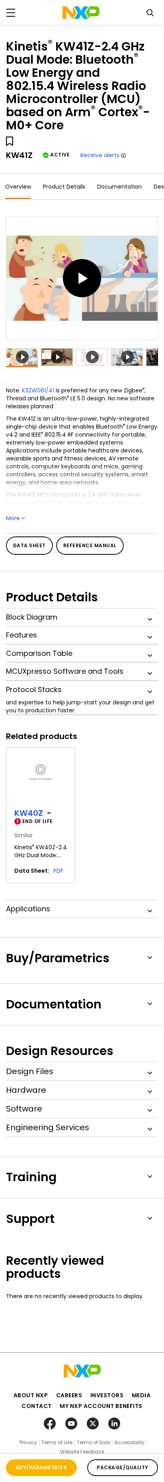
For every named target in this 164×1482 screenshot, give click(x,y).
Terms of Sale (93, 1442)
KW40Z (28, 813)
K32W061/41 (38, 390)
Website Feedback (82, 1451)
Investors (107, 1395)
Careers (69, 1395)
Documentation (119, 187)
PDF (58, 871)
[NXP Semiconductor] (81, 12)
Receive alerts (99, 155)
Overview (18, 187)
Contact (36, 1406)
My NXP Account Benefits (101, 1406)
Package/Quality (122, 1467)
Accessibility (129, 1442)
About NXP (31, 1395)
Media (141, 1395)
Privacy (28, 1442)
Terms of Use (56, 1442)
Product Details (64, 187)
